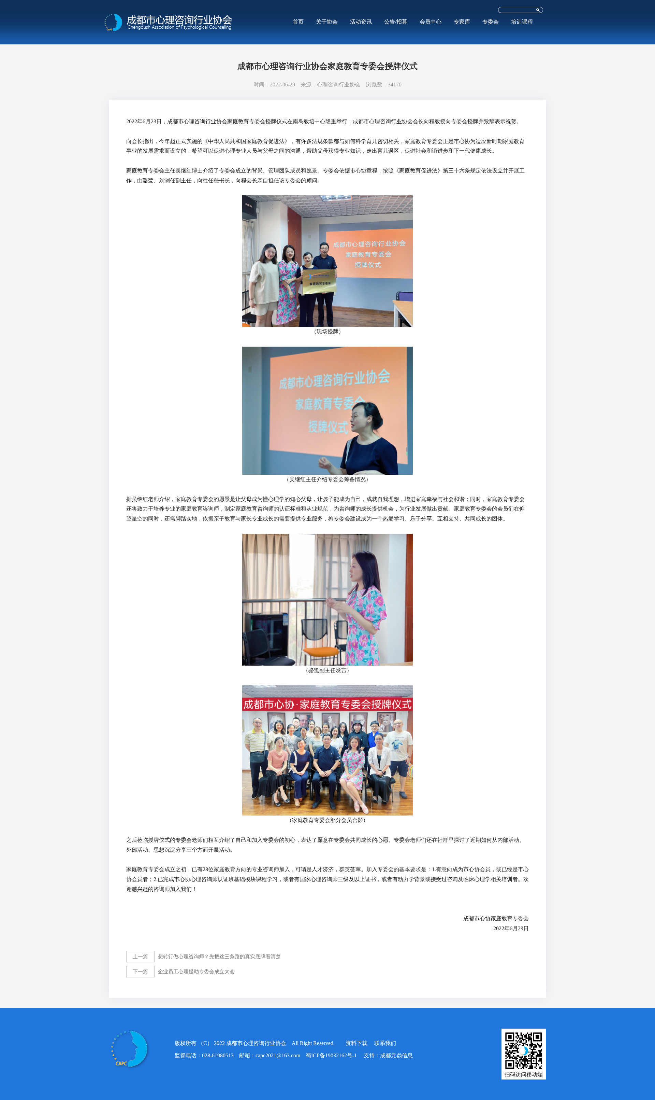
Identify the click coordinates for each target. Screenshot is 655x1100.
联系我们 (385, 1043)
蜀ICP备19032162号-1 (331, 1055)
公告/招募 (395, 22)
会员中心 (430, 22)
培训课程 (522, 22)
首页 (298, 22)
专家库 (462, 22)
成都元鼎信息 (396, 1055)
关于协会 (327, 22)
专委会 (490, 22)
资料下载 (356, 1043)
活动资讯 (361, 22)
